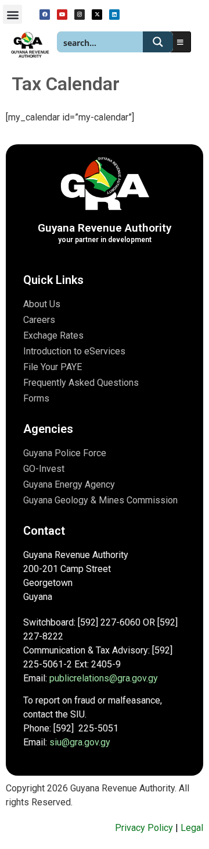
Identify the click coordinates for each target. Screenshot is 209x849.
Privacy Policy (144, 827)
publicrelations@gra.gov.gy (103, 678)
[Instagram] (79, 14)
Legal (192, 827)
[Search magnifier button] (158, 41)
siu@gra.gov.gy (79, 742)
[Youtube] (62, 14)
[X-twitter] (97, 14)
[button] (12, 14)
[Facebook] (44, 14)
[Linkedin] (114, 14)
